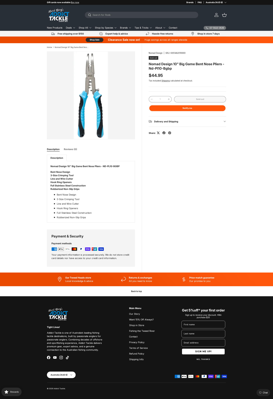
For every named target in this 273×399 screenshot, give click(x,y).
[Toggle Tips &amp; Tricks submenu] (150, 27)
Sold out (200, 99)
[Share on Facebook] (164, 133)
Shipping (166, 80)
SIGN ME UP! (203, 351)
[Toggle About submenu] (164, 27)
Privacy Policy (136, 342)
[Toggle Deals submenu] (74, 27)
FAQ (200, 2)
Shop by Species (104, 27)
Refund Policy (136, 353)
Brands (190, 2)
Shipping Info (136, 359)
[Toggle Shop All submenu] (90, 27)
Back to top (136, 291)
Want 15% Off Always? (141, 319)
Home (49, 47)
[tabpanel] (91, 189)
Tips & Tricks (141, 27)
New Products (54, 27)
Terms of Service (138, 348)
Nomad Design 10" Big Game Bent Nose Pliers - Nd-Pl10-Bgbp (72, 47)
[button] (224, 15)
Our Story (134, 313)
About (158, 27)
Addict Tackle (59, 388)
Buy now (75, 2)
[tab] (53, 149)
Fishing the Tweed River (142, 331)
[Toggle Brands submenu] (130, 27)
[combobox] (141, 15)
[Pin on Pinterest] (169, 133)
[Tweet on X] (158, 133)
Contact (173, 27)
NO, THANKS (203, 359)
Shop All (83, 27)
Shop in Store (136, 325)
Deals (69, 27)
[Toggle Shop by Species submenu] (115, 27)
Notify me (187, 108)
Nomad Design (156, 53)
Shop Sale (94, 40)
